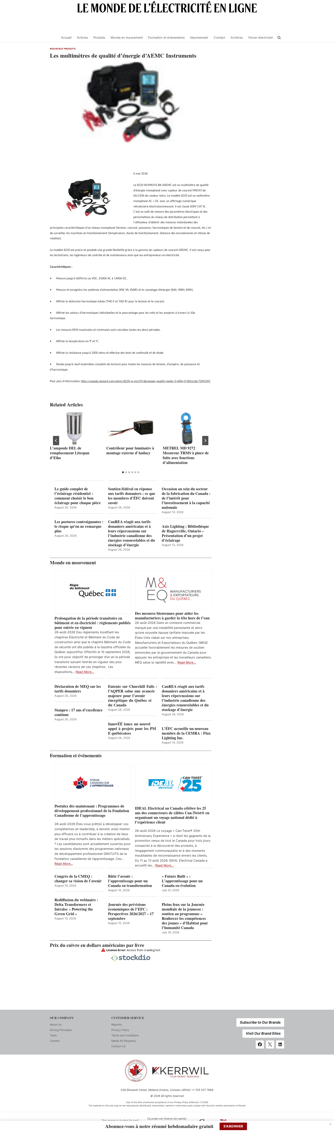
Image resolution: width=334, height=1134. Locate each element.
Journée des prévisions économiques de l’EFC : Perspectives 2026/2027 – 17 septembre (131, 911)
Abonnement (199, 37)
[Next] (205, 440)
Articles (82, 37)
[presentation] (74, 428)
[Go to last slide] (56, 440)
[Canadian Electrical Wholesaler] (53, 37)
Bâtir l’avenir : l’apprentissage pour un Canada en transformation (130, 881)
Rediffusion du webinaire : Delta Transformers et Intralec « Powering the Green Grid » (76, 907)
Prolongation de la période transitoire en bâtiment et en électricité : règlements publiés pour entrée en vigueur (93, 623)
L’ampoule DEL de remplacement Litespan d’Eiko (69, 452)
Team (53, 1035)
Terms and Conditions (125, 1035)
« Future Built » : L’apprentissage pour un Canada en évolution (182, 881)
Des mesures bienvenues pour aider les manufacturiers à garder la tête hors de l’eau (172, 615)
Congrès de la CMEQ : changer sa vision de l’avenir (78, 878)
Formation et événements (166, 37)
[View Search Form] (279, 37)
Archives (237, 37)
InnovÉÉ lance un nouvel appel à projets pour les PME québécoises (132, 729)
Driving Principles (61, 1030)
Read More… (85, 672)
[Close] (330, 1124)
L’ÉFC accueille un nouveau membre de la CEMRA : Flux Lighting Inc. (186, 733)
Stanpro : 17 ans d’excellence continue (79, 712)
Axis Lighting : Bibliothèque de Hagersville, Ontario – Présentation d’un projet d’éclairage (185, 533)
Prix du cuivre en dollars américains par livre (97, 945)
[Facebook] (260, 1044)
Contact (219, 37)
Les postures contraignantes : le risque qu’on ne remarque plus (79, 526)
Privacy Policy (120, 1030)
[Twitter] (270, 1044)
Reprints (116, 1024)
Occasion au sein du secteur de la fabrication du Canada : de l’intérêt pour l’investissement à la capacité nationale (186, 498)
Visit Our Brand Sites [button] (263, 1033)
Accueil (66, 37)
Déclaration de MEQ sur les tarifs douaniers (78, 688)
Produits (99, 37)
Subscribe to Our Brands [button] (260, 1022)
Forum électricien (260, 37)
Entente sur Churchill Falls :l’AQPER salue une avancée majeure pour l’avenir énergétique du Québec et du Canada (132, 695)
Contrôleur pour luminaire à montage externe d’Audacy (130, 450)
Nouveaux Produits (63, 48)
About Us (55, 1024)
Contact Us (118, 1046)
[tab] (123, 472)
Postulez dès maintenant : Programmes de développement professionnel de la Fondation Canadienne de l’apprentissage (92, 811)
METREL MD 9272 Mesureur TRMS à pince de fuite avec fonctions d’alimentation (186, 455)
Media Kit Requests (123, 1040)
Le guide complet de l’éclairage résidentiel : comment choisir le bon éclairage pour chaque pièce (78, 496)
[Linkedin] (280, 1044)
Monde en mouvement (127, 37)
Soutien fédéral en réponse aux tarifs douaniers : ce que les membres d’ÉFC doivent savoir (131, 496)
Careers (55, 1040)
